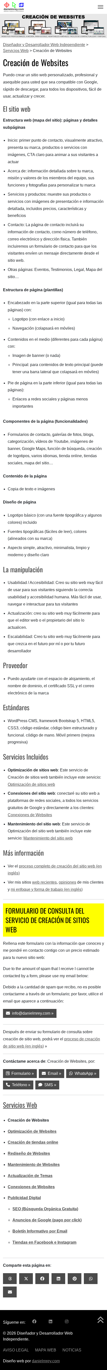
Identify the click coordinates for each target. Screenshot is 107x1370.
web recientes (44, 882)
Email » (53, 1073)
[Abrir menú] (99, 7)
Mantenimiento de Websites (34, 1164)
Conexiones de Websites (30, 815)
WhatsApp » (84, 1073)
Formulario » (21, 1073)
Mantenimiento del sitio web (48, 838)
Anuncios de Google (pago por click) (47, 1220)
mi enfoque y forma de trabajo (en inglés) (47, 889)
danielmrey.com (46, 1361)
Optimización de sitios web (31, 784)
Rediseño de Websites (29, 1153)
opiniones (67, 882)
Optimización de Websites (32, 1131)
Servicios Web (20, 1105)
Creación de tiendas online (33, 1142)
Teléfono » (20, 1085)
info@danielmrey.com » (32, 1013)
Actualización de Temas (30, 1176)
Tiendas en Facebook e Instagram (44, 1242)
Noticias (71, 1350)
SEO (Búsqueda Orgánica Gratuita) (45, 1209)
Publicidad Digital (24, 1198)
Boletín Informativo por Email (39, 1231)
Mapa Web (45, 1350)
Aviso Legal (16, 1350)
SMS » (49, 1085)
